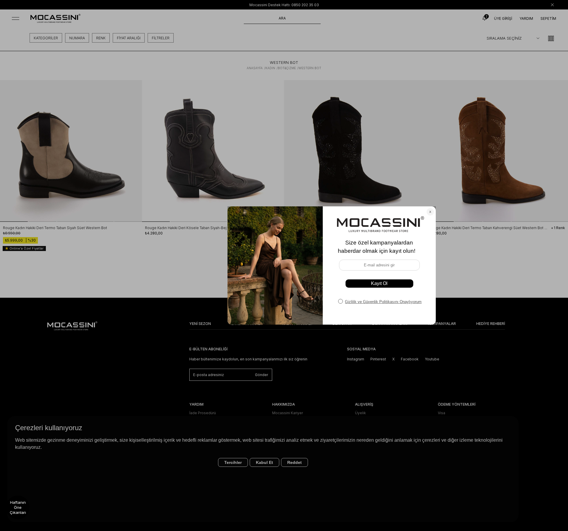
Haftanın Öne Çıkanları (18, 507)
